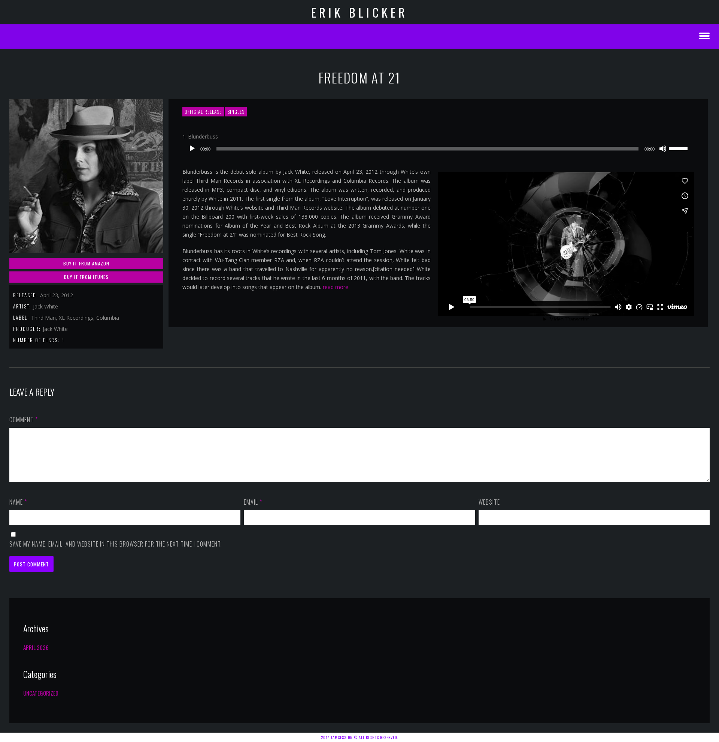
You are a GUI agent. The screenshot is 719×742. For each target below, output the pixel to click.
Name (18, 502)
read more (335, 287)
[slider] (679, 148)
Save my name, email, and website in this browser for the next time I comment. (115, 543)
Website (489, 502)
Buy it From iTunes (86, 277)
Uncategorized (40, 693)
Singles (236, 111)
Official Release (203, 111)
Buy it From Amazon (86, 263)
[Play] (192, 148)
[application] (438, 148)
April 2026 (36, 647)
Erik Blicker (359, 12)
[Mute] (663, 148)
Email (253, 502)
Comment (23, 419)
